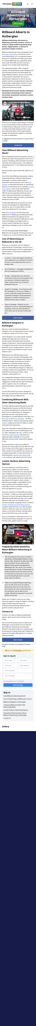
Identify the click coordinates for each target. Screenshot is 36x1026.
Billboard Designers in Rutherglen (14, 702)
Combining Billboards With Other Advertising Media (14, 706)
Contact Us (18, 145)
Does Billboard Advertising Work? (14, 696)
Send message (18, 685)
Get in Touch (18, 318)
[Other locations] (28, 4)
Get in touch (18, 24)
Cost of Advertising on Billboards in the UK (17, 699)
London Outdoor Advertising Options (15, 710)
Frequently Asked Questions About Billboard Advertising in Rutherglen (15, 714)
